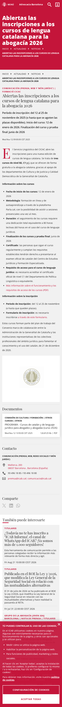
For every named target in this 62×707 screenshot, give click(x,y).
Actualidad (20, 48)
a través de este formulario (32, 317)
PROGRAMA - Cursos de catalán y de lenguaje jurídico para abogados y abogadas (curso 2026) (31, 426)
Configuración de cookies (31, 689)
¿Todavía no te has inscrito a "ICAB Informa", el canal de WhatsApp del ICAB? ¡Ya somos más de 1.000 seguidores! (28, 539)
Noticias (36, 48)
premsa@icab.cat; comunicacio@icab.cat (29, 478)
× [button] (59, 624)
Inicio (5, 48)
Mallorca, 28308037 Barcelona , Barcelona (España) (28, 466)
